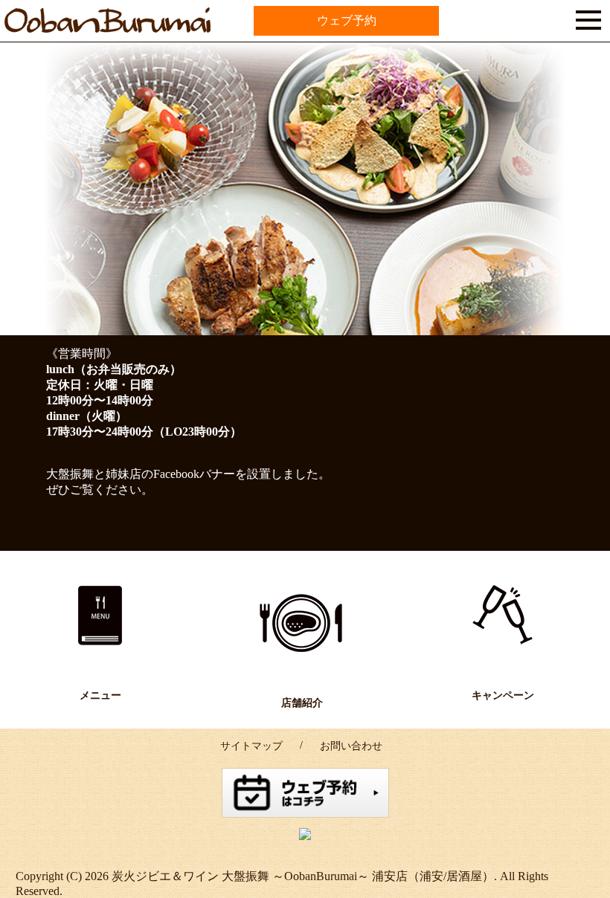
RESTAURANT (302, 623)
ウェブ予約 (346, 20)
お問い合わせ (351, 746)
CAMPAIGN (503, 616)
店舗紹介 (302, 702)
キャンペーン (503, 695)
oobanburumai (64, 35)
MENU (101, 616)
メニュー (100, 695)
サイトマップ (251, 746)
